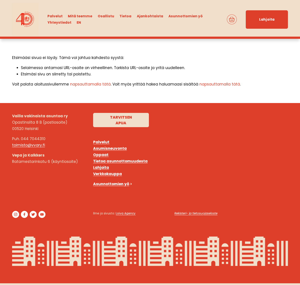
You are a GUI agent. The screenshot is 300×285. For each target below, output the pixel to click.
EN (79, 22)
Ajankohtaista (150, 16)
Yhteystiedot (59, 22)
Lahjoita (267, 19)
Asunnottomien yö (185, 16)
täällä (281, 206)
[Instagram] (15, 214)
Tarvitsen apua (121, 120)
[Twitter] (33, 214)
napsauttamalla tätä (90, 84)
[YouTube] (41, 214)
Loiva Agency (126, 213)
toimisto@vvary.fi (28, 145)
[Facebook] (24, 214)
